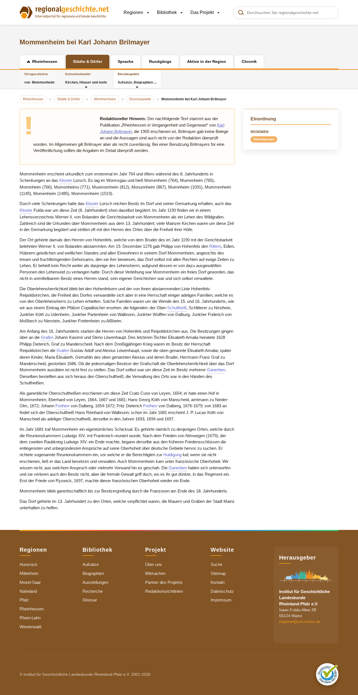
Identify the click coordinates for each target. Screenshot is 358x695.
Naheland (28, 591)
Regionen (134, 12)
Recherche (93, 591)
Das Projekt (202, 12)
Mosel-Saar (30, 582)
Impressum (221, 600)
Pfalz (24, 600)
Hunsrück (28, 564)
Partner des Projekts (164, 582)
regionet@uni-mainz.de (300, 621)
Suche (216, 564)
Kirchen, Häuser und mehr (86, 78)
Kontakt (218, 582)
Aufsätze (91, 564)
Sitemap (218, 573)
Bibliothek (167, 12)
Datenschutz (222, 591)
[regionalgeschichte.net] (64, 11)
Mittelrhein (29, 573)
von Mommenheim (39, 78)
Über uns (153, 564)
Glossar (90, 600)
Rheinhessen (263, 139)
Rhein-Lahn (30, 617)
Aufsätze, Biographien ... (137, 78)
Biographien (93, 573)
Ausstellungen (95, 582)
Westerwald (30, 626)
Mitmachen (155, 573)
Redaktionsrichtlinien (164, 591)
